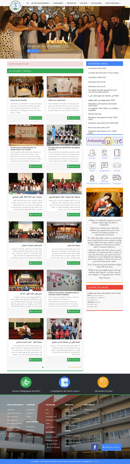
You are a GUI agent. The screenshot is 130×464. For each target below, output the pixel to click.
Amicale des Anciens (72, 436)
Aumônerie (58, 3)
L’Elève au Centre (51, 440)
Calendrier (30, 430)
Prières (28, 417)
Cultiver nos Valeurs (52, 437)
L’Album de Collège (52, 447)
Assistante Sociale (52, 420)
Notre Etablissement (40, 3)
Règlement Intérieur (14, 413)
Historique (10, 410)
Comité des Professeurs (73, 442)
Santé (48, 423)
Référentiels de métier (14, 423)
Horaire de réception (33, 437)
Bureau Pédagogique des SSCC (26, 383)
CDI (47, 410)
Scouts (86, 413)
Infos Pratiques (112, 3)
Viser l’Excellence (51, 444)
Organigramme (12, 420)
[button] (8, 32)
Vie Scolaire (96, 3)
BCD (47, 413)
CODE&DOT (95, 461)
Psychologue (50, 427)
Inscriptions (30, 427)
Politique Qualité (13, 430)
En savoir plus (34, 51)
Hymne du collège (13, 427)
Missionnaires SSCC (91, 410)
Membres (29, 413)
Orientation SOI (51, 417)
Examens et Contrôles (72, 419)
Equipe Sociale (70, 446)
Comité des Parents (72, 439)
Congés (29, 433)
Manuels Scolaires (71, 425)
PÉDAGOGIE (71, 3)
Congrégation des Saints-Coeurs (65, 383)
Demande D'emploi (103, 383)
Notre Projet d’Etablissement (70, 411)
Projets (83, 3)
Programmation (70, 415)
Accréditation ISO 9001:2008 (13, 435)
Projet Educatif (12, 417)
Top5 (66, 422)
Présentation (30, 410)
